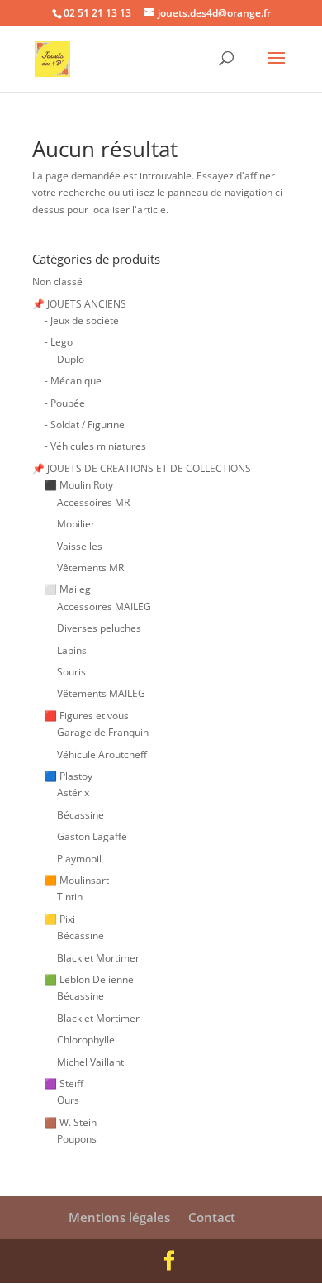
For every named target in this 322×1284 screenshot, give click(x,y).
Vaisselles (79, 546)
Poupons (77, 1139)
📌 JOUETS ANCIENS (79, 304)
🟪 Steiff (64, 1083)
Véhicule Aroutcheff (102, 754)
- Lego (59, 342)
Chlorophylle (86, 1040)
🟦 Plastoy (68, 776)
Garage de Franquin (103, 732)
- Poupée (65, 403)
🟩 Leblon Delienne (89, 979)
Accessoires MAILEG (104, 606)
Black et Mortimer (98, 958)
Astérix (73, 792)
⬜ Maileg (68, 589)
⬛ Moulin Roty (79, 485)
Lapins (72, 650)
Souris (71, 672)
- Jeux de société (82, 320)
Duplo (70, 359)
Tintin (70, 897)
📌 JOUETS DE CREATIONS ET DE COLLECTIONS (141, 468)
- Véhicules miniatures (95, 446)
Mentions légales (119, 1217)
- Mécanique (73, 381)
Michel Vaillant (90, 1062)
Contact (211, 1217)
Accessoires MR (93, 502)
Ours (68, 1100)
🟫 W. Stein (71, 1122)
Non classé (57, 281)
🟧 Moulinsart (77, 880)
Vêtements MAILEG (101, 693)
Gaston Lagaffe (92, 836)
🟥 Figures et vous (87, 716)
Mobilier (76, 524)
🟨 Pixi (60, 919)
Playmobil (79, 859)
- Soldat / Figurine (85, 425)
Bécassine (80, 815)
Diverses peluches (99, 628)
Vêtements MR (90, 568)
